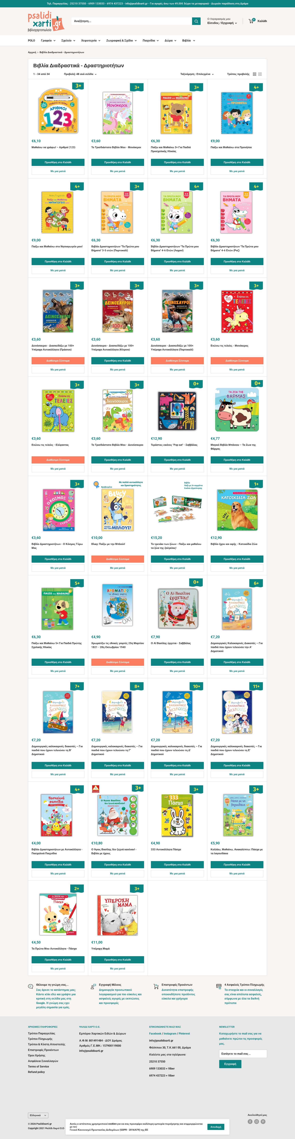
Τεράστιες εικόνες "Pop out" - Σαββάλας (174, 444)
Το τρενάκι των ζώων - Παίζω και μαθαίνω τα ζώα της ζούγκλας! (176, 546)
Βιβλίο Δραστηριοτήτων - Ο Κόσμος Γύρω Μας (57, 546)
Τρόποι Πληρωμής (40, 1038)
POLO (31, 40)
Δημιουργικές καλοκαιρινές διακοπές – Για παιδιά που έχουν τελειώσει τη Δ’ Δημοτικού (176, 750)
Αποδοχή (215, 1127)
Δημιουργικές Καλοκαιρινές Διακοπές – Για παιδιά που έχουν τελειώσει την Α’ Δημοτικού (237, 647)
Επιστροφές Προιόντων (43, 1050)
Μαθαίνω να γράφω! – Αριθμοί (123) (53, 147)
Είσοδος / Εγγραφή (220, 23)
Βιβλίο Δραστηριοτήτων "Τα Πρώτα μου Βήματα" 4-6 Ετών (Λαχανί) (175, 248)
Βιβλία (186, 40)
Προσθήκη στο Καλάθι (58, 162)
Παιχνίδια (149, 40)
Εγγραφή (230, 1064)
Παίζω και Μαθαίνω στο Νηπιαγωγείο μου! (57, 246)
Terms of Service (38, 1066)
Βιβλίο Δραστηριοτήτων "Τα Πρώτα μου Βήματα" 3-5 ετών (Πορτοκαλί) (115, 248)
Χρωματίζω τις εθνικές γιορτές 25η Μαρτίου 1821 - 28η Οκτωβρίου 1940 (117, 645)
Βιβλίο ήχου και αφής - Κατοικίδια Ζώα (234, 544)
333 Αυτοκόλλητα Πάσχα (166, 849)
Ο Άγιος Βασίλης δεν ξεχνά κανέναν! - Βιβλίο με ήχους (114, 851)
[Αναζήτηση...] (196, 21)
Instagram (170, 1033)
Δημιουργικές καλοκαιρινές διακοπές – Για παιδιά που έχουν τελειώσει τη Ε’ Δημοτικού (236, 750)
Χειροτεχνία (89, 40)
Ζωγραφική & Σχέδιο (119, 40)
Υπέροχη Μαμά (100, 948)
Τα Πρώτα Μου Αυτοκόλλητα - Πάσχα (54, 948)
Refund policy (36, 1072)
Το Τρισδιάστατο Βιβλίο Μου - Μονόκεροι (116, 147)
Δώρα (169, 40)
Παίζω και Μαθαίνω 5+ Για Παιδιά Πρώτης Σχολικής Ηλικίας (57, 645)
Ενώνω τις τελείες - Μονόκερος (229, 345)
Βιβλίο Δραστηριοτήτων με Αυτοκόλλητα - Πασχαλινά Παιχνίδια (57, 851)
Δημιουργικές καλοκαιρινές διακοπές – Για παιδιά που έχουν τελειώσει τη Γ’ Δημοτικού (116, 750)
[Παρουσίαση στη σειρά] (254, 74)
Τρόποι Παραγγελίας (41, 1033)
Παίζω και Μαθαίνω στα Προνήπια (231, 147)
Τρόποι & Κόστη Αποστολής (46, 1044)
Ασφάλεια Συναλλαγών (43, 1061)
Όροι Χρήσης (36, 1055)
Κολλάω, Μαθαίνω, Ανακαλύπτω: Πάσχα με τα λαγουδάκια (237, 851)
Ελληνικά (35, 1115)
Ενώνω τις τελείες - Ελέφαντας (50, 444)
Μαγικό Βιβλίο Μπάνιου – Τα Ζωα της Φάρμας (233, 446)
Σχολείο (66, 40)
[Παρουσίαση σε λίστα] (260, 74)
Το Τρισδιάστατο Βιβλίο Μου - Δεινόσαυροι (117, 444)
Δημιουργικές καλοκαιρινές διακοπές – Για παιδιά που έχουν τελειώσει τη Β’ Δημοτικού (57, 750)
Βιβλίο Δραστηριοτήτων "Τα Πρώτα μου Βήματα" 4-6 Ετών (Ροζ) (234, 248)
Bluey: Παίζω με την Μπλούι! (108, 544)
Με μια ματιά (58, 171)
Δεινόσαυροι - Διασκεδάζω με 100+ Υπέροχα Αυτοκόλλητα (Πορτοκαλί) (172, 347)
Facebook (155, 1033)
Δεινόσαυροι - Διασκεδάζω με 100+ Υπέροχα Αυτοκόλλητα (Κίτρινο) (112, 347)
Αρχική (32, 52)
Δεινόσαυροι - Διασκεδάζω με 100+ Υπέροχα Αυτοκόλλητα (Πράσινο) (53, 347)
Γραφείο (46, 40)
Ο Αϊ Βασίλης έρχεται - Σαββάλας (171, 643)
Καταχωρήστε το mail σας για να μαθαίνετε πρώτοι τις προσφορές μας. (240, 1038)
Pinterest (184, 1033)
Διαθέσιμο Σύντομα (57, 360)
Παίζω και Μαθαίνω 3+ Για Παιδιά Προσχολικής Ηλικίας (171, 149)
